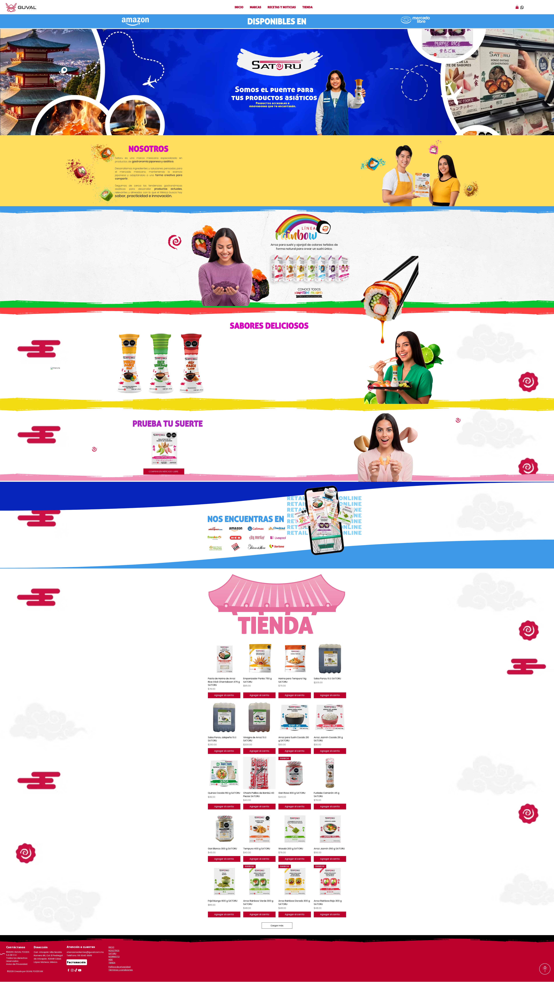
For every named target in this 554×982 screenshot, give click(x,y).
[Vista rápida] (224, 658)
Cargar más (277, 925)
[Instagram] (72, 970)
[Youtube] (80, 970)
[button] (255, 7)
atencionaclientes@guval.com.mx (85, 952)
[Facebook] (68, 970)
